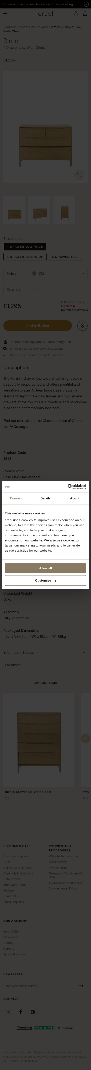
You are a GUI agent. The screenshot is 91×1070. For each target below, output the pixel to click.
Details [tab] (45, 498)
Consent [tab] (16, 498)
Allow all (45, 568)
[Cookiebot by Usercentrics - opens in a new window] (67, 486)
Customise (43, 580)
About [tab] (74, 498)
